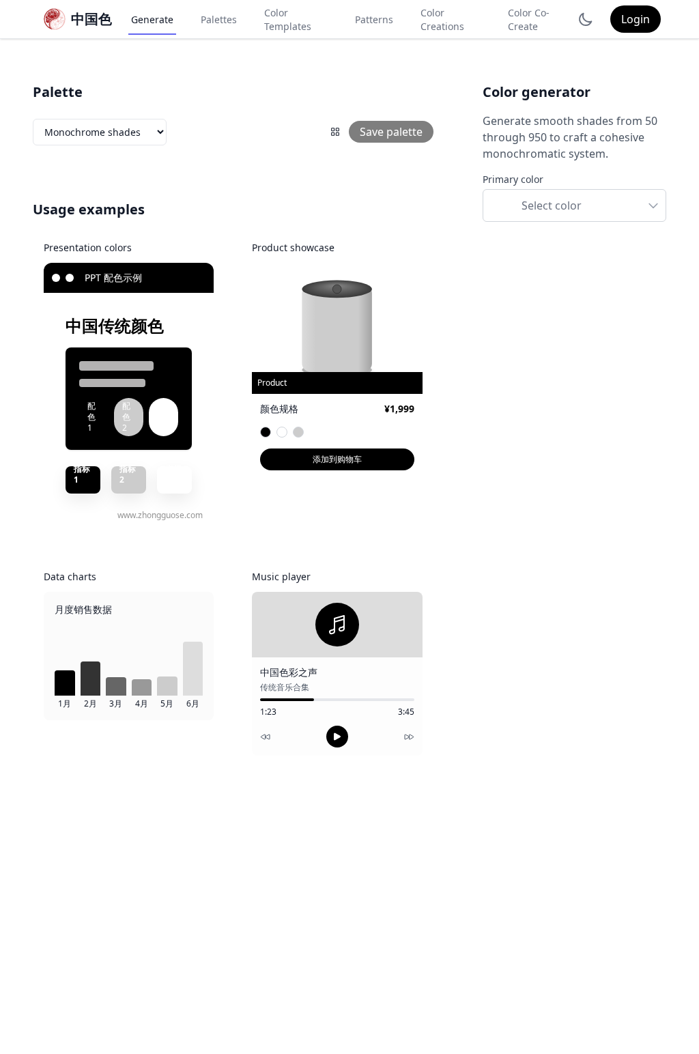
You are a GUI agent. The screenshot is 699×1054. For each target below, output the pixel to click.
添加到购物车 (337, 459)
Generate (152, 19)
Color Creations (442, 19)
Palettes (219, 19)
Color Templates (287, 19)
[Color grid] (335, 132)
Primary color (513, 179)
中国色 (91, 19)
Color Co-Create (529, 19)
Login (635, 19)
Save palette (391, 131)
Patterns (374, 19)
